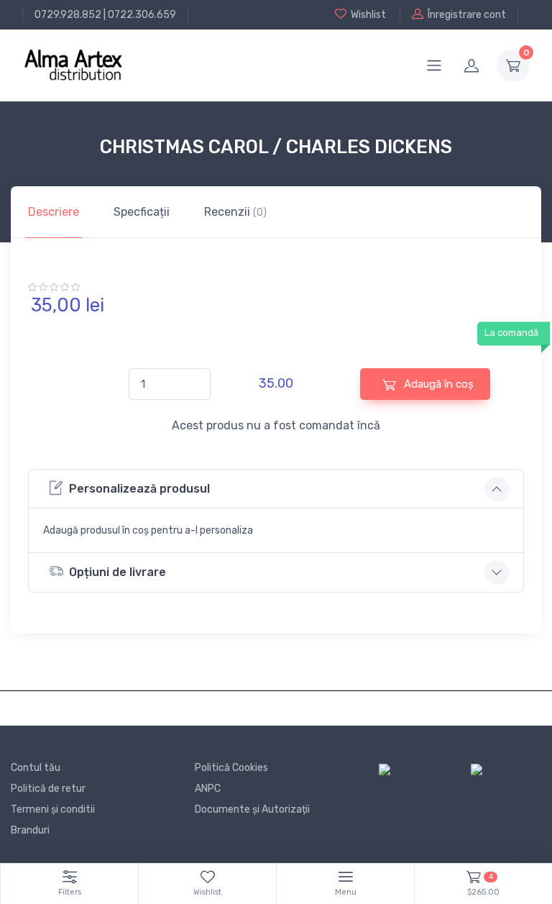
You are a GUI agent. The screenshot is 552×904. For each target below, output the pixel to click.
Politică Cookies (231, 768)
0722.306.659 (142, 15)
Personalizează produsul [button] (139, 489)
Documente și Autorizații (252, 809)
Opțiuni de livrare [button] (117, 572)
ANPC (208, 788)
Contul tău (35, 768)
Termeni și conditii (53, 809)
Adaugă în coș (437, 384)
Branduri (30, 830)
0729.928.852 (67, 15)
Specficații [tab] (142, 212)
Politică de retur (48, 788)
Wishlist (368, 15)
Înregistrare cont (467, 15)
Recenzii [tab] (235, 212)
